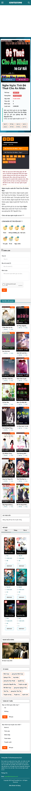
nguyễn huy (21, 680)
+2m (4, 159)
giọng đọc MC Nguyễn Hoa (6, 126)
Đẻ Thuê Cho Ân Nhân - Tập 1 (13, 148)
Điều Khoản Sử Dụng (14, 785)
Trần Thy (6, 691)
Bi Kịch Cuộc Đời (7, 660)
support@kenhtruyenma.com (11, 776)
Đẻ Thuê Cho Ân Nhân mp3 (12, 126)
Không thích (11, 232)
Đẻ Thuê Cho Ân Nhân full (19, 126)
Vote (5, 717)
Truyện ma (17, 694)
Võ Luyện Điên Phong (9, 584)
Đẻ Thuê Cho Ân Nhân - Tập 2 (13, 152)
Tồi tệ (10, 243)
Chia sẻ (9, 79)
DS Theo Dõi (7, 515)
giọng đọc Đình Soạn (17, 674)
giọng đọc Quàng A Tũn (20, 687)
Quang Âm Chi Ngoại (21, 553)
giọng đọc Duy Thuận (9, 680)
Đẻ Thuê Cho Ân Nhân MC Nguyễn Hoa (25, 126)
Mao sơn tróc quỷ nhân (9, 553)
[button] (4, 139)
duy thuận (16, 677)
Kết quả (11, 716)
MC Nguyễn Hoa (17, 95)
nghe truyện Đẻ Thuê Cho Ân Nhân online (19, 124)
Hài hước (22, 232)
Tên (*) (4, 256)
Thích (4, 232)
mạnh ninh (25, 694)
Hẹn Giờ (5, 162)
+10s (15, 156)
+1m (23, 156)
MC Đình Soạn (7, 687)
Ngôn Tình (16, 85)
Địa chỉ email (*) (6, 263)
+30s (19, 156)
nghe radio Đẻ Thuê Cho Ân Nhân (25, 124)
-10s (11, 156)
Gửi (4, 290)
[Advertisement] (15, 20)
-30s (7, 156)
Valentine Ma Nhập (21, 616)
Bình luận (7, 250)
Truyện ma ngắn (22, 684)
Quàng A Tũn (7, 677)
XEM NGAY (9, 566)
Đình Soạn (6, 674)
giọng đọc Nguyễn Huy (10, 684)
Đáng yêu (17, 232)
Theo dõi (23, 79)
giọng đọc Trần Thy (16, 691)
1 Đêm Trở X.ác (9, 615)
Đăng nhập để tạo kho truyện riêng (12, 519)
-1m (4, 156)
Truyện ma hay (7, 694)
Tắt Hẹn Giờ (12, 162)
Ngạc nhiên (17, 243)
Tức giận (5, 243)
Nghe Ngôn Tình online (9, 193)
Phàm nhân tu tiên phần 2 (21, 584)
